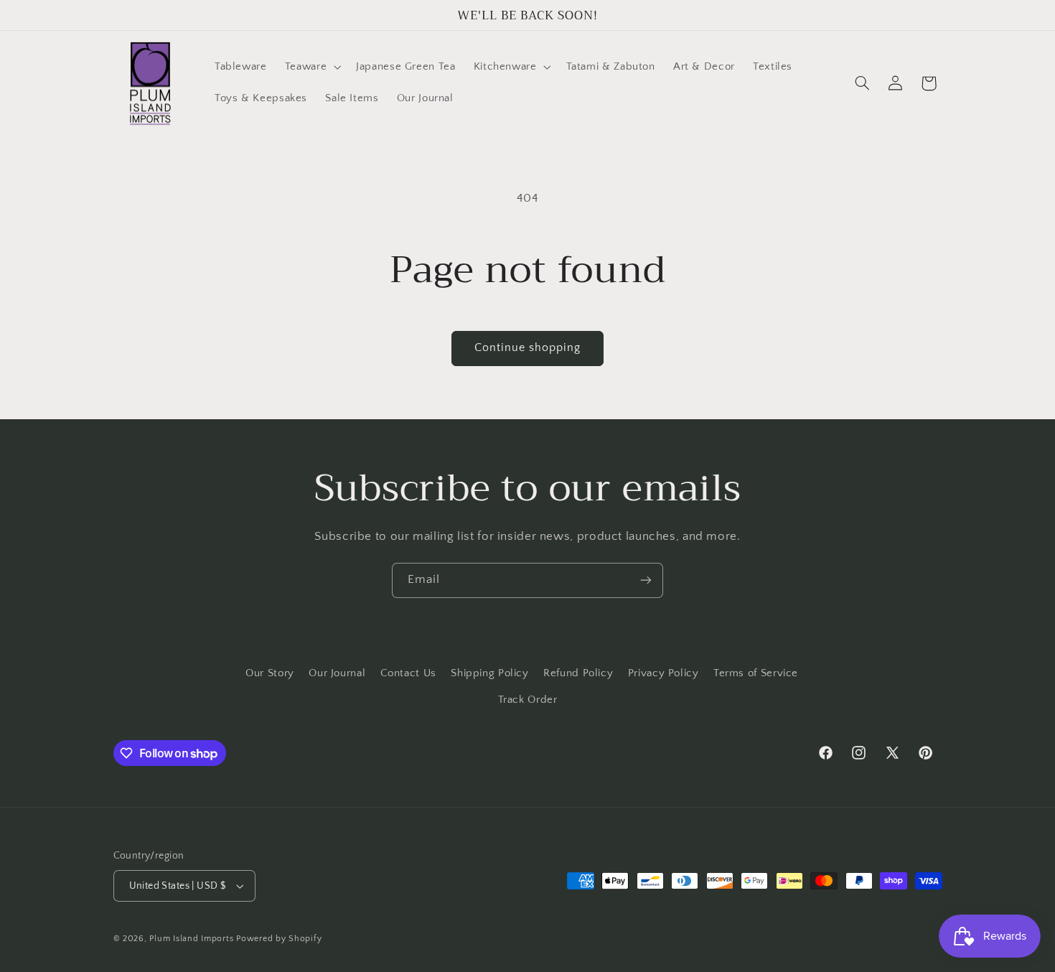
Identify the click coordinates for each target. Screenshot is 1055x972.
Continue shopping (527, 348)
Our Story (269, 673)
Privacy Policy (663, 673)
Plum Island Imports (191, 938)
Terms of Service (755, 673)
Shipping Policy (489, 673)
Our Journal (337, 673)
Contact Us (408, 673)
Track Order (528, 700)
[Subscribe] (645, 580)
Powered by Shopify (279, 938)
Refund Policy (578, 673)
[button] (311, 67)
